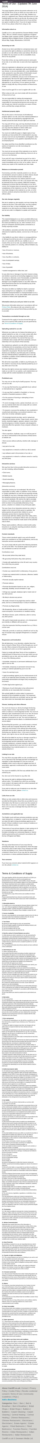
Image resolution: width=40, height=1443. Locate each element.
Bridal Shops (15, 1409)
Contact (24, 1388)
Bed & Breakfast (20, 1406)
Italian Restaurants (23, 1435)
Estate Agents (20, 1423)
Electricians (27, 1420)
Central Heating (19, 1415)
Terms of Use (16, 1394)
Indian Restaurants (18, 1432)
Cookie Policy (14, 1391)
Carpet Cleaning (18, 1412)
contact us (24, 790)
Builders (26, 1409)
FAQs (15, 1397)
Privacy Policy (6, 307)
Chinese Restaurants (20, 1418)
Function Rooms (20, 1429)
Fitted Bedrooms (17, 1426)
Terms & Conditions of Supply (13, 323)
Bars (15, 1403)
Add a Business (9, 1400)
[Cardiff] (13, 3)
